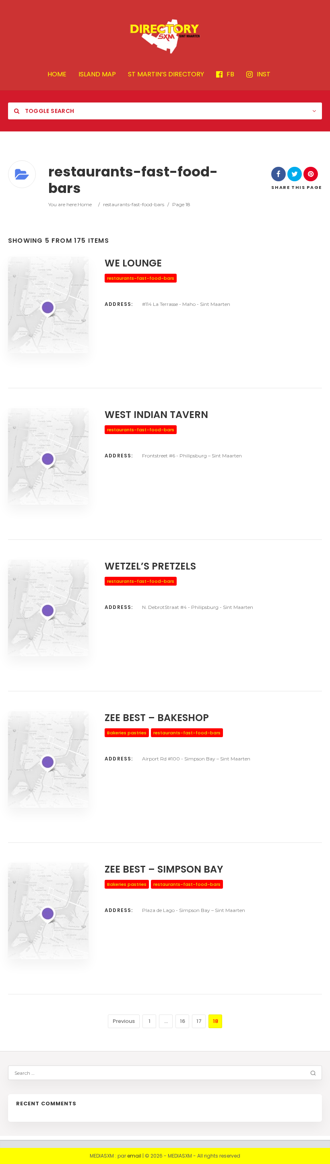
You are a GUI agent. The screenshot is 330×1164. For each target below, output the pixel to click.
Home (85, 204)
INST (263, 74)
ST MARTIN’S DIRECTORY (166, 74)
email (134, 1155)
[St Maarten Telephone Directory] (165, 36)
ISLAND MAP (97, 74)
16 (182, 1021)
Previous (124, 1021)
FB (230, 74)
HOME (56, 74)
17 (199, 1021)
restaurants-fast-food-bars (133, 204)
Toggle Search (48, 111)
